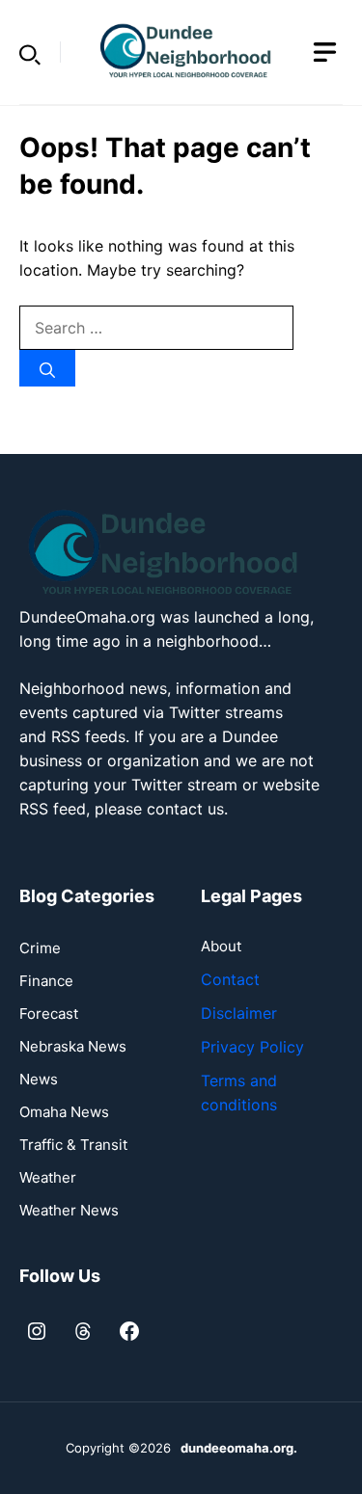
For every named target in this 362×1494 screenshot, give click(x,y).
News (38, 1079)
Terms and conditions (239, 1092)
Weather (47, 1177)
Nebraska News (72, 1046)
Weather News (69, 1210)
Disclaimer (239, 1013)
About (221, 946)
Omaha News (64, 1112)
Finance (46, 981)
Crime (40, 948)
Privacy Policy (252, 1046)
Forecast (48, 1013)
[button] (30, 52)
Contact (230, 979)
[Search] (47, 368)
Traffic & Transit (73, 1144)
